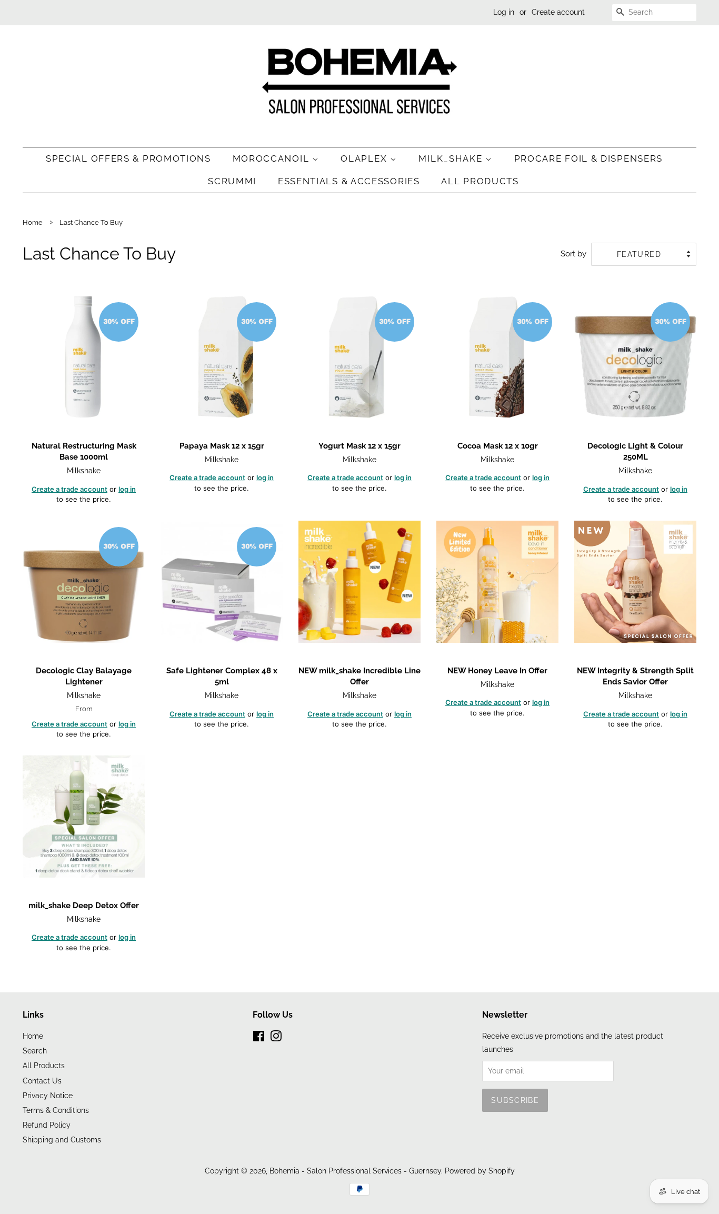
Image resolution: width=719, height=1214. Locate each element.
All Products (479, 181)
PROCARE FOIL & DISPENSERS (588, 158)
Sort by (573, 253)
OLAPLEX (365, 158)
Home (33, 222)
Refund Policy (47, 1124)
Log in (503, 12)
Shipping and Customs (62, 1139)
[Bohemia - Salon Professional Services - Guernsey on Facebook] (259, 1037)
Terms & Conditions (56, 1110)
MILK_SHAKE (451, 158)
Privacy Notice (48, 1095)
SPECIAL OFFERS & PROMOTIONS (128, 158)
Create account (558, 12)
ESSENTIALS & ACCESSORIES (349, 181)
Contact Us (42, 1080)
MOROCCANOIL (272, 158)
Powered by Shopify (480, 1170)
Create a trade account (69, 489)
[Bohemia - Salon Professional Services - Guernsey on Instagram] (276, 1037)
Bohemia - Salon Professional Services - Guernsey (355, 1170)
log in (127, 489)
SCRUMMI (232, 181)
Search (35, 1050)
